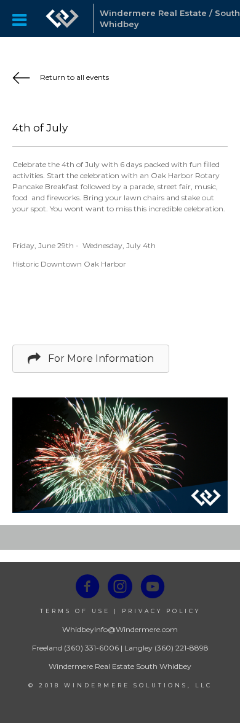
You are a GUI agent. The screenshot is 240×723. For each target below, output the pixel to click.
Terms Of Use (75, 611)
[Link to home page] (62, 18)
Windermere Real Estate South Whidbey (120, 666)
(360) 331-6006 (91, 647)
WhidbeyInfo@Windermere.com (120, 629)
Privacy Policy (161, 611)
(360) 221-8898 (181, 647)
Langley (138, 647)
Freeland (47, 647)
